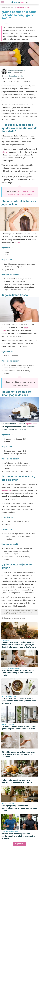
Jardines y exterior (7, 724)
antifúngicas (6, 490)
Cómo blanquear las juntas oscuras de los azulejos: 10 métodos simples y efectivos (18, 754)
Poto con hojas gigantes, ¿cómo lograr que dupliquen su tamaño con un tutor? (18, 727)
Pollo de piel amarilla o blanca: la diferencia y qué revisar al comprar (16, 781)
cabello (4, 152)
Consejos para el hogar (9, 696)
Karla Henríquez (18, 72)
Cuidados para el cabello (22, 7)
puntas (17, 243)
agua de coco (31, 424)
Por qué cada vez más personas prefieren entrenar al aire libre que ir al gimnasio (18, 836)
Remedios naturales (7, 7)
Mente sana (5, 640)
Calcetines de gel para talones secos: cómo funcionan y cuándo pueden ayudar (18, 672)
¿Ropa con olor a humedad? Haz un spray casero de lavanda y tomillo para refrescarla (18, 700)
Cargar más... (19, 844)
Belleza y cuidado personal (10, 668)
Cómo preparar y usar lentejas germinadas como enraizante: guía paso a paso (19, 808)
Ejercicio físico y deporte (10, 831)
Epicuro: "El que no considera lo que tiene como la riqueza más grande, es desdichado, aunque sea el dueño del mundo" (17, 644)
